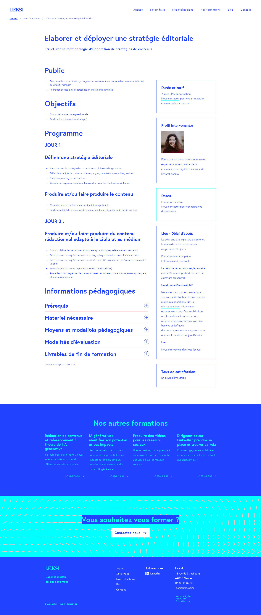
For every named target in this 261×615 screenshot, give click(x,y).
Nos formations (210, 9)
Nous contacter (170, 98)
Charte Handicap (183, 601)
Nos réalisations (182, 9)
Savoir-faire (157, 9)
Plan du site (181, 598)
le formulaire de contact (175, 261)
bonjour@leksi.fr (185, 587)
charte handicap (170, 306)
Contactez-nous (127, 532)
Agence (138, 9)
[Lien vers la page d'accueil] (16, 9)
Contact (246, 9)
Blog (231, 9)
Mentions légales (183, 596)
